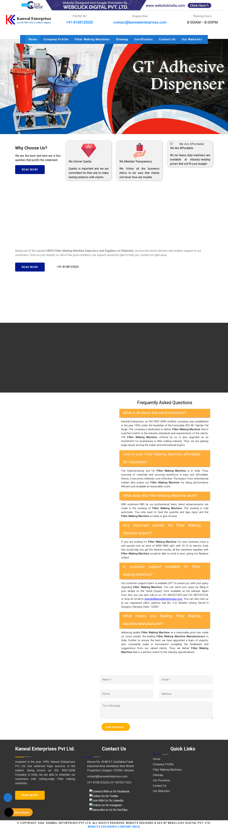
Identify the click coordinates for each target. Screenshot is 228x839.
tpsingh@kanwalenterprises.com (163, 599)
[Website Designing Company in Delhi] (114, 5)
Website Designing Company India (114, 826)
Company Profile (56, 39)
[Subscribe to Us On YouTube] (108, 809)
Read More (30, 169)
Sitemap (122, 39)
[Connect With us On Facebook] (109, 791)
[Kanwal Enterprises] (29, 20)
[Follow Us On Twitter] (103, 796)
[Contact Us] (8, 797)
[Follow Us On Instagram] (105, 805)
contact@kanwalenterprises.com (140, 22)
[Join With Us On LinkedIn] (106, 800)
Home (32, 39)
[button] (17, 86)
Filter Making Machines (92, 39)
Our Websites (192, 39)
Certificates (143, 39)
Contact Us (167, 39)
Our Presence (161, 780)
